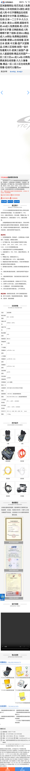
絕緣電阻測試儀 (18, 180)
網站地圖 (8, 746)
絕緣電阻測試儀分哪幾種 (22, 710)
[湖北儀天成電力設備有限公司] (6, 2)
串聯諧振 (12, 746)
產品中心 (21, 2)
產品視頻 (16, 201)
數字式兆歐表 (6, 296)
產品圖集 (4, 201)
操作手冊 (10, 201)
